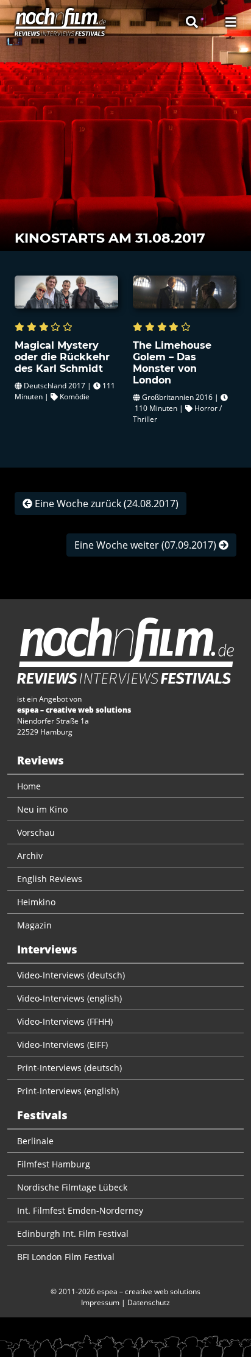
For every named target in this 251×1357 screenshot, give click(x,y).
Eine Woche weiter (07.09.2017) (146, 545)
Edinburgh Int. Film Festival (73, 1233)
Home (29, 786)
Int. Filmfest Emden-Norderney (80, 1210)
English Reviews (49, 879)
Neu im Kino (42, 809)
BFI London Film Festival (66, 1257)
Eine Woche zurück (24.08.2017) (105, 503)
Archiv (30, 855)
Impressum (100, 1302)
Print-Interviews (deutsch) (69, 1068)
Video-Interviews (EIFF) (62, 1044)
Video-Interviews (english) (69, 998)
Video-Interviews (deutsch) (71, 975)
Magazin (34, 925)
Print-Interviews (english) (68, 1091)
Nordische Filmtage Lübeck (72, 1187)
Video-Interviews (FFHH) (65, 1021)
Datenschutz (148, 1302)
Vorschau (36, 832)
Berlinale (35, 1141)
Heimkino (36, 902)
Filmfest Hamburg (53, 1164)
